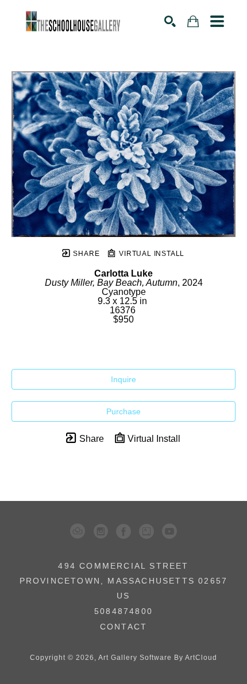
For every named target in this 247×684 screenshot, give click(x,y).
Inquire (123, 379)
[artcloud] (77, 531)
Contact (123, 627)
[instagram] (100, 531)
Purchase (123, 411)
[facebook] (123, 531)
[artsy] (146, 531)
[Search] (170, 21)
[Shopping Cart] (193, 21)
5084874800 (123, 611)
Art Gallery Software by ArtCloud (157, 658)
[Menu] (217, 21)
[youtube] (169, 531)
